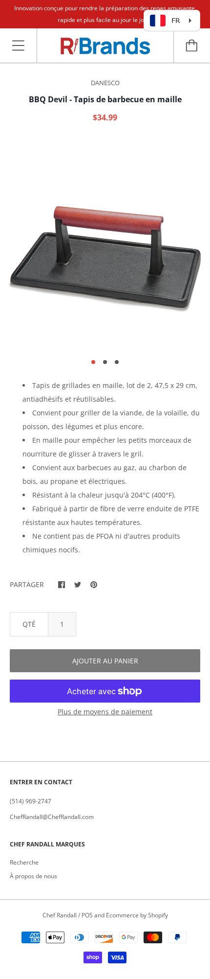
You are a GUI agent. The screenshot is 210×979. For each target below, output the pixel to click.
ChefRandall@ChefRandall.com (52, 817)
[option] (105, 244)
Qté (29, 624)
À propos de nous (33, 876)
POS (87, 915)
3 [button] (117, 362)
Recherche (24, 862)
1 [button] (93, 362)
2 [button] (105, 362)
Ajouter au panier (105, 660)
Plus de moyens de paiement (105, 711)
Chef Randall (60, 915)
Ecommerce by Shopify (137, 915)
